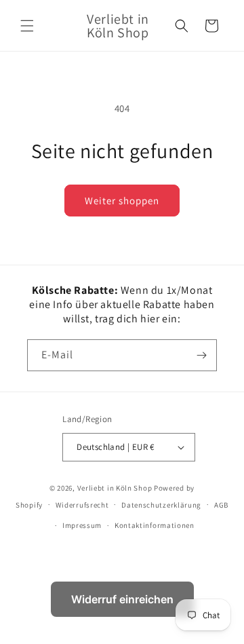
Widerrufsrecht (82, 505)
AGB (221, 505)
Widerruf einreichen (122, 599)
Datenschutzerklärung (161, 505)
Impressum (82, 525)
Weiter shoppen (122, 200)
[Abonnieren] (201, 355)
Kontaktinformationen (155, 525)
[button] (27, 26)
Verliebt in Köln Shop (114, 488)
